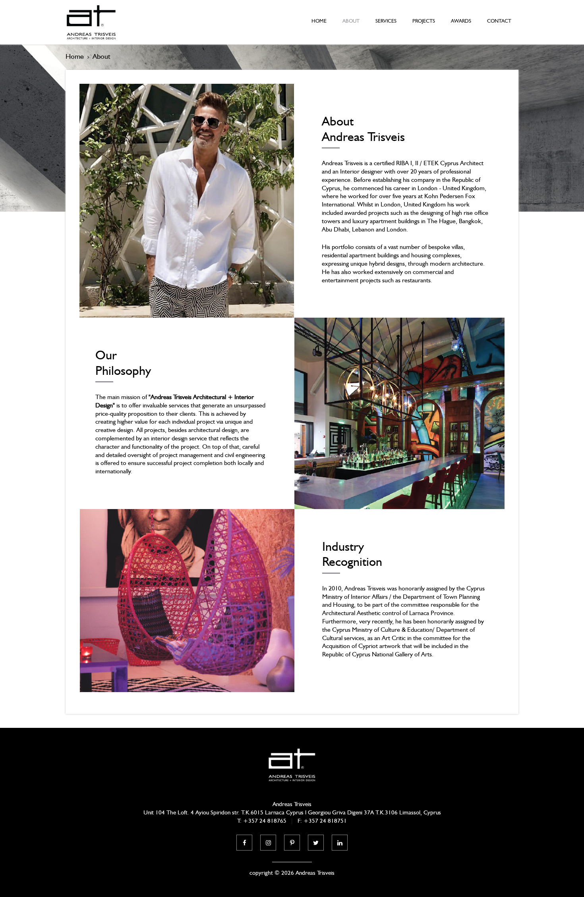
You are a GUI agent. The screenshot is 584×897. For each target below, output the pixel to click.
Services (385, 21)
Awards (461, 21)
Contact (499, 21)
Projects (423, 21)
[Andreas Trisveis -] (91, 22)
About (351, 21)
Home (319, 21)
